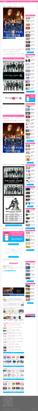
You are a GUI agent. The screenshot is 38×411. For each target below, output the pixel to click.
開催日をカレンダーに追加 (13, 263)
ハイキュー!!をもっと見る (30, 162)
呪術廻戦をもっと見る (30, 206)
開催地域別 (18, 1)
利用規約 (18, 410)
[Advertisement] (8, 43)
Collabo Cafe (4, 1)
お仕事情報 (21, 1)
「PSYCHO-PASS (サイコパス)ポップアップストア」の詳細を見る (13, 225)
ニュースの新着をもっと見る (13, 352)
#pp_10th (14, 251)
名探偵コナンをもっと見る (30, 184)
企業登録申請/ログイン (31, 1)
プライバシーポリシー (15, 410)
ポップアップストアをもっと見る (30, 91)
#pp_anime (12, 251)
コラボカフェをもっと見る (30, 52)
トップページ (12, 1)
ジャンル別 (15, 1)
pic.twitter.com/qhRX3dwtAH (18, 251)
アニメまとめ (24, 1)
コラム (27, 1)
